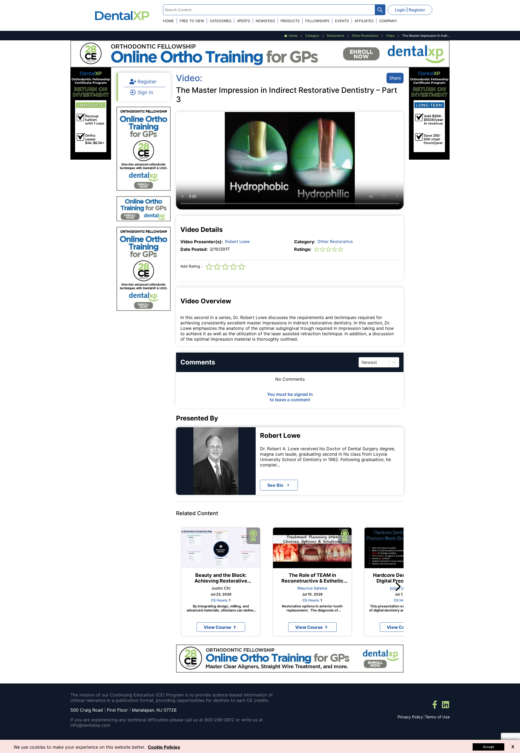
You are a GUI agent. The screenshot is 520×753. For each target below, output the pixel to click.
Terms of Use (437, 717)
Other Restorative (335, 241)
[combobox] (362, 362)
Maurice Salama (312, 588)
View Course (217, 627)
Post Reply (313, 477)
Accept (488, 747)
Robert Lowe (237, 241)
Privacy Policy (410, 717)
